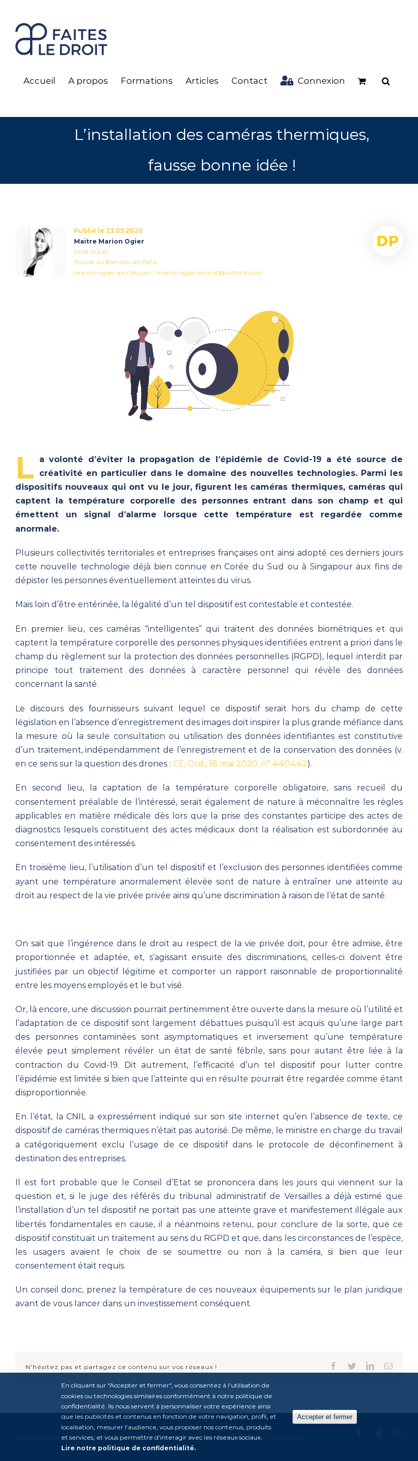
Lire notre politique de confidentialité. (128, 1448)
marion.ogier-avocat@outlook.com (209, 272)
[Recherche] (386, 81)
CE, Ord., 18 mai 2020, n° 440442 (240, 764)
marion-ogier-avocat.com (112, 272)
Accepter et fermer (324, 1417)
